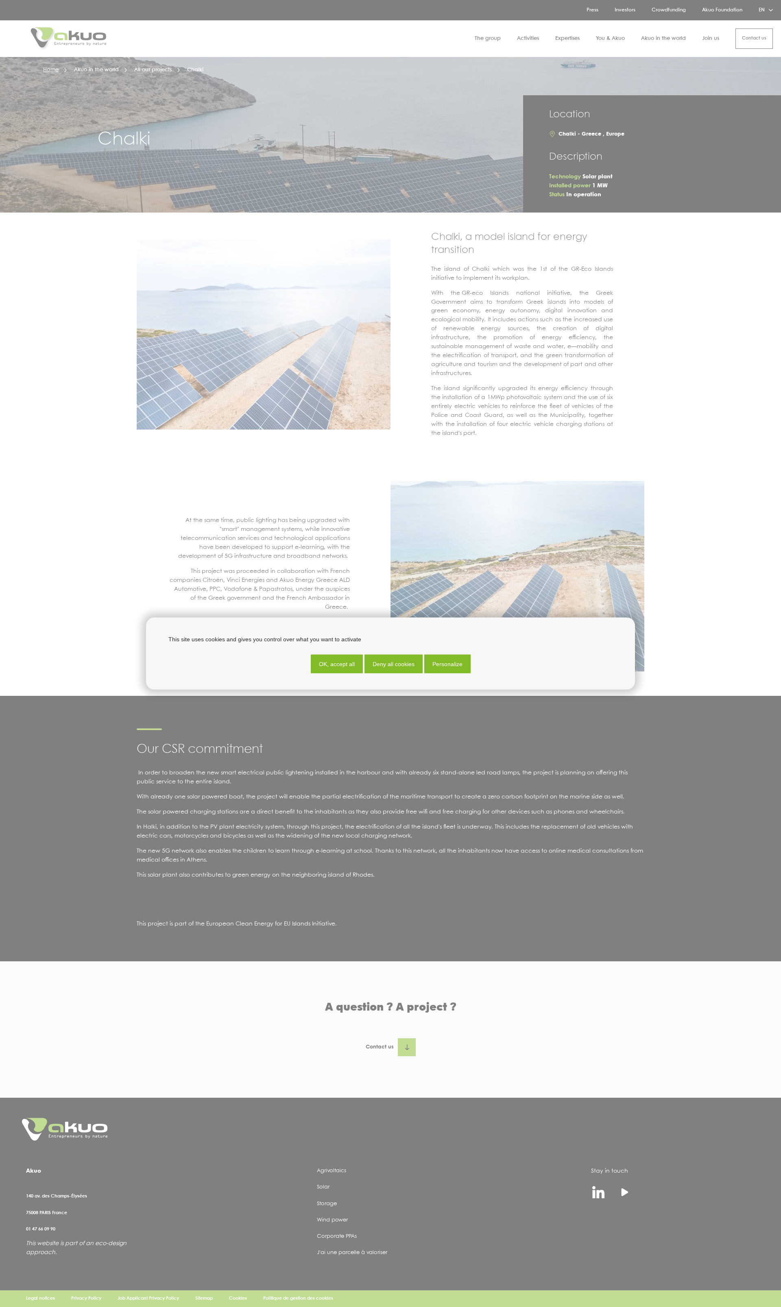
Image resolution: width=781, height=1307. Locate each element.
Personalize (447, 664)
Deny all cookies (393, 664)
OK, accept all (337, 664)
